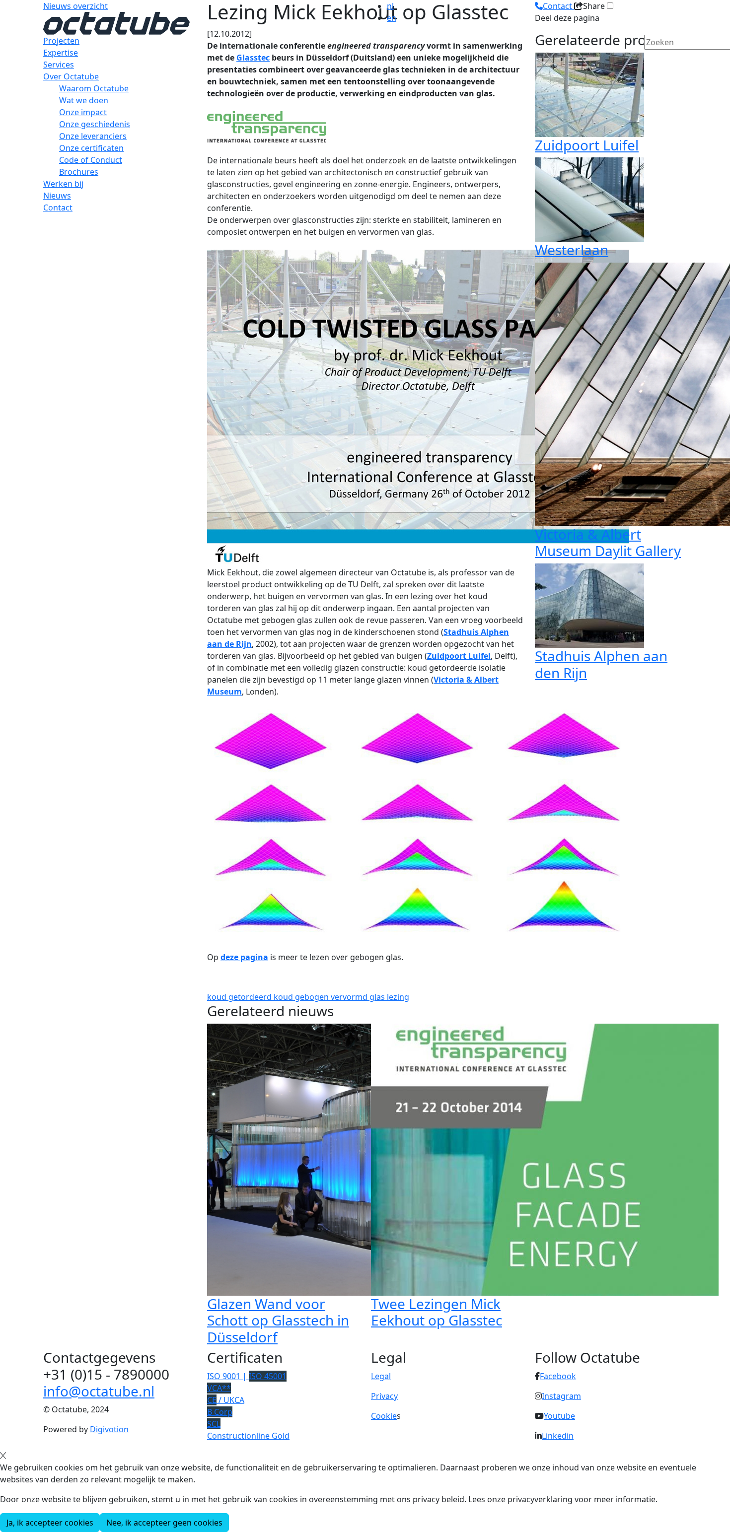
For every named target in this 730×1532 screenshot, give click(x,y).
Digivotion (109, 1429)
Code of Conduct (90, 159)
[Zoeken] (650, 59)
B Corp (219, 1411)
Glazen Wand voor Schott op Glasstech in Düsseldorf (278, 1320)
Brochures (78, 171)
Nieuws (57, 195)
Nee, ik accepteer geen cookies (164, 1522)
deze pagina (244, 957)
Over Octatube (71, 76)
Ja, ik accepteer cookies (49, 1522)
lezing (398, 996)
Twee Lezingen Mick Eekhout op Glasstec (436, 1312)
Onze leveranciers (93, 136)
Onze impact (83, 112)
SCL (213, 1423)
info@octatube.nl (98, 1391)
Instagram (561, 1396)
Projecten (61, 40)
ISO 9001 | (247, 1376)
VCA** (219, 1388)
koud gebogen (302, 996)
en (391, 17)
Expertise (60, 52)
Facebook (558, 1376)
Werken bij (63, 183)
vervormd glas (359, 996)
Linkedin (558, 1435)
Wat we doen (83, 100)
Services (58, 64)
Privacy (384, 1396)
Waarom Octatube (94, 88)
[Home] (116, 22)
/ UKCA (225, 1399)
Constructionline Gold (248, 1435)
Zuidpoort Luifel (459, 655)
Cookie (384, 1415)
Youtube (559, 1415)
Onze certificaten (91, 147)
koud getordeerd (240, 996)
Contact (58, 207)
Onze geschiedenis (94, 124)
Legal (381, 1376)
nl (390, 5)
